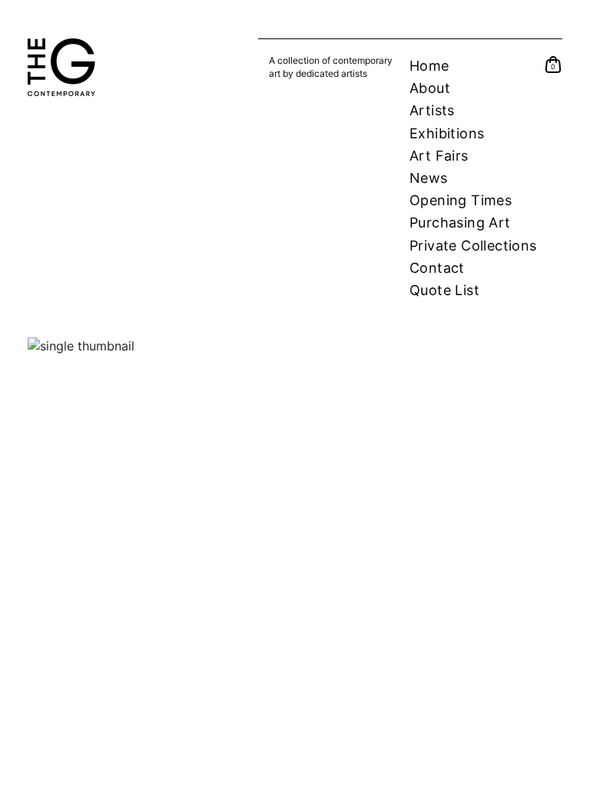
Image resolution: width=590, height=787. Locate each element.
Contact (437, 268)
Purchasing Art (460, 222)
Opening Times (460, 200)
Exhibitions (446, 133)
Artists (432, 110)
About (429, 88)
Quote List (444, 290)
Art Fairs (439, 156)
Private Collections (473, 245)
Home (429, 66)
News (428, 178)
